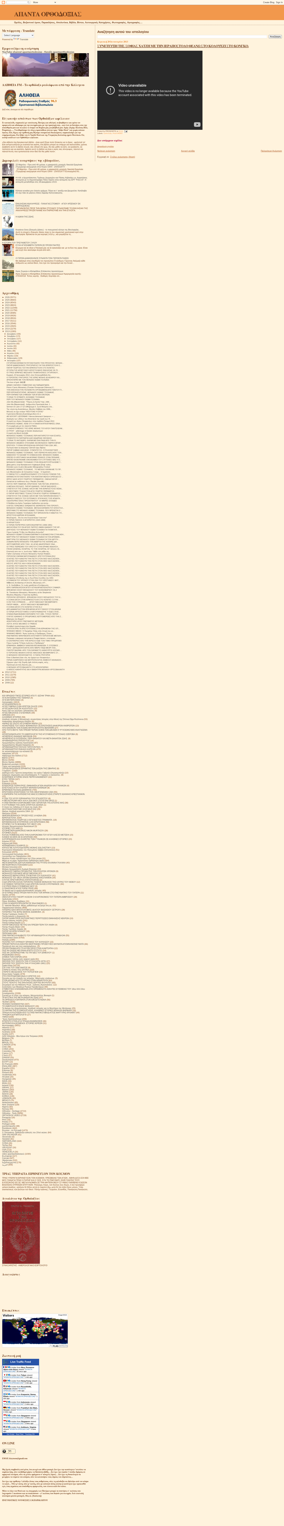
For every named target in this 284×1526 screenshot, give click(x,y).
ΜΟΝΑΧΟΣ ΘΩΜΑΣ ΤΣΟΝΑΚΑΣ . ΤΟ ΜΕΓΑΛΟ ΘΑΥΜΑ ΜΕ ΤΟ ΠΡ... (34, 469)
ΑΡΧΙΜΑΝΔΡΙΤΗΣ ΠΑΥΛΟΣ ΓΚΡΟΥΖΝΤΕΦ (21, 747)
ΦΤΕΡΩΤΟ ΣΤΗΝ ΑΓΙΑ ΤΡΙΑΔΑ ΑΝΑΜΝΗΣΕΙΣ (22, 1021)
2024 (7, 302)
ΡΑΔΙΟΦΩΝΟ (118, 133)
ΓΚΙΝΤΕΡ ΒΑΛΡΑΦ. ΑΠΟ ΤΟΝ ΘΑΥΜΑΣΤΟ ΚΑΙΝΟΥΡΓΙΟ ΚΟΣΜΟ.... (34, 650)
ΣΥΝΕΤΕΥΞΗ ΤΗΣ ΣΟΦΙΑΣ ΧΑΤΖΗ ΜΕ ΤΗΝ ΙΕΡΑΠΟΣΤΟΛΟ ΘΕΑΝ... (35, 489)
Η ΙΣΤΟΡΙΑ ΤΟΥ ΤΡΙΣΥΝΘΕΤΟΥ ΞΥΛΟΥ (19, 243)
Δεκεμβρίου (11, 334)
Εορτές (5, 781)
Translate (24, 39)
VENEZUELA (8, 1152)
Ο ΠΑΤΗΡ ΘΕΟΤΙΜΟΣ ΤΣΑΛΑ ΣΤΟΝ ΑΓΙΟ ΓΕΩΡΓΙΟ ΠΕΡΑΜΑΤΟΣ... (34, 493)
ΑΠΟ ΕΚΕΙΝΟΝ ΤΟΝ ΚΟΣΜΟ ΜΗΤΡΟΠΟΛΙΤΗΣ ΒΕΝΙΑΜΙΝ (28, 728)
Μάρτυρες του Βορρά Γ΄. (16, 619)
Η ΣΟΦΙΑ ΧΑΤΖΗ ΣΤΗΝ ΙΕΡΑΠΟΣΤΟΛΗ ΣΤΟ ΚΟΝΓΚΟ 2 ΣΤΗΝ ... (33, 600)
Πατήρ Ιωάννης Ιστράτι (12, 920)
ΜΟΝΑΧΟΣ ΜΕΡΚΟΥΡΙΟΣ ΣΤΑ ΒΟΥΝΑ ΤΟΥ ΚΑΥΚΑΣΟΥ (27, 875)
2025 (7, 300)
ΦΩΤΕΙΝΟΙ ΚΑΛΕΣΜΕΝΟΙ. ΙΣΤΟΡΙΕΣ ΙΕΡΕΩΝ (22, 1023)
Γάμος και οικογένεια (11, 766)
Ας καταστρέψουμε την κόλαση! (16, 751)
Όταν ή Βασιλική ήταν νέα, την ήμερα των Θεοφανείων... (29, 657)
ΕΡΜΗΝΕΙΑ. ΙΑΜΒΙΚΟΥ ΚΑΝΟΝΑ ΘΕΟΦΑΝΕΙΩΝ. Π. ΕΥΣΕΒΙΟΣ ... (33, 645)
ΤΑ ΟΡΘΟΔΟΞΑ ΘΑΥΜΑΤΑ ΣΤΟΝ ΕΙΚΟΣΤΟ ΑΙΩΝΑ (24, 1000)
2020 (7, 313)
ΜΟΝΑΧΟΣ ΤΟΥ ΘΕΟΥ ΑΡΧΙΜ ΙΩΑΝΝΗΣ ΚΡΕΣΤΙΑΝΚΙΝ (27, 878)
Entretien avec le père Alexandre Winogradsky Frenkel (28, 467)
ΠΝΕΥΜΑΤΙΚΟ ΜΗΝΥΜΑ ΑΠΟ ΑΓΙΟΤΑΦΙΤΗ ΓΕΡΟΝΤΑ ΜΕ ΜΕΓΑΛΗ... (34, 636)
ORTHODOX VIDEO (11, 1115)
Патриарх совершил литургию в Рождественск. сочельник (31, 638)
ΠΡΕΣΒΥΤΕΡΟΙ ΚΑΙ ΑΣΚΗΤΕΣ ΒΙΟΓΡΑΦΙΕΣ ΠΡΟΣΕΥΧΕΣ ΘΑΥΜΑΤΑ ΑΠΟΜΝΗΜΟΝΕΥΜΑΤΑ (43, 944)
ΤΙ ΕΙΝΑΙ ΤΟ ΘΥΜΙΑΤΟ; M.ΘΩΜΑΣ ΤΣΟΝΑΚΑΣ (26, 397)
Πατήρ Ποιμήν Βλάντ (11, 927)
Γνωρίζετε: (6, 771)
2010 (7, 677)
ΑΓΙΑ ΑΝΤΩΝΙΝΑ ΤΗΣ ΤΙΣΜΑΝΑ (16, 698)
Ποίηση (5, 940)
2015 (7, 326)
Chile (4, 1047)
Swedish (6, 1139)
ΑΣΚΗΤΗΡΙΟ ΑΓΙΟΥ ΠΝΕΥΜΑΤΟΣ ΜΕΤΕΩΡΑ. (25, 621)
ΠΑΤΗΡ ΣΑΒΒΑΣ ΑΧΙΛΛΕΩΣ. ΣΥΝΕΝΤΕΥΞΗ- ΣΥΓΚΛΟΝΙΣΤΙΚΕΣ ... (33, 450)
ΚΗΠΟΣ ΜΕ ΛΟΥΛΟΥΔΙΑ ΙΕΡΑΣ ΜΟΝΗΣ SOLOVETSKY (26, 848)
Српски (5, 1158)
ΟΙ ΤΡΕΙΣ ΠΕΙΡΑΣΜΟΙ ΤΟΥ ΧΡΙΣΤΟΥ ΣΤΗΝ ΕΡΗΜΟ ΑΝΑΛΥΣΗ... (33, 547)
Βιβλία (5, 758)
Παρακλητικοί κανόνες (12, 908)
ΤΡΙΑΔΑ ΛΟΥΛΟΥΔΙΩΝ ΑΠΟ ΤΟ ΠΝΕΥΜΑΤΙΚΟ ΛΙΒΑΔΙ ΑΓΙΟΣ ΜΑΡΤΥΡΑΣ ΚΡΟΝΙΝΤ (38, 1012)
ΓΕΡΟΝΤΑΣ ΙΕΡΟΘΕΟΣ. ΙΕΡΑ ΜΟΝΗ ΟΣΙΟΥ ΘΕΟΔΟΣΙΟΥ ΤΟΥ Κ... (34, 597)
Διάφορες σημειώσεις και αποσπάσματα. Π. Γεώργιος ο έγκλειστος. (31, 775)
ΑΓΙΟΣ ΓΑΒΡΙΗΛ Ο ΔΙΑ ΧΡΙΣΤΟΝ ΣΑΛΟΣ (19, 706)
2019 (7, 315)
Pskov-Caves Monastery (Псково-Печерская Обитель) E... (31, 387)
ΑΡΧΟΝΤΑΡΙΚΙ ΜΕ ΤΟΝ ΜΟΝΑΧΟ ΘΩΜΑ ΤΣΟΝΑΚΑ (28, 380)
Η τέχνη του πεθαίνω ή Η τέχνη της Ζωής (20, 807)
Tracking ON (30, 1434)
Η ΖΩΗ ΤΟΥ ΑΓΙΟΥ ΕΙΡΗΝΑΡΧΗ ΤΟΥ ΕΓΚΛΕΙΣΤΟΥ (25, 798)
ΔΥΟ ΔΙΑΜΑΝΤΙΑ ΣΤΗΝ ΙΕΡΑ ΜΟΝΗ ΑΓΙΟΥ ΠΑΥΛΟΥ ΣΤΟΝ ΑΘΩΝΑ (34, 609)
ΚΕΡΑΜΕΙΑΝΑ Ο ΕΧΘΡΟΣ (13, 845)
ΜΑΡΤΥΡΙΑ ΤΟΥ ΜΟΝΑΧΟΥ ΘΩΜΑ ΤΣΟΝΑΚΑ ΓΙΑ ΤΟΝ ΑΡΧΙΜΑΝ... (34, 537)
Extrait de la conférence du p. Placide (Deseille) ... (26, 481)
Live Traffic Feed (20, 1361)
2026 (7, 297)
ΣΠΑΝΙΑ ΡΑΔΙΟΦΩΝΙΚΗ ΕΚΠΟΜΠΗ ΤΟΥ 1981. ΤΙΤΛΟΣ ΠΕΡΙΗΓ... (33, 614)
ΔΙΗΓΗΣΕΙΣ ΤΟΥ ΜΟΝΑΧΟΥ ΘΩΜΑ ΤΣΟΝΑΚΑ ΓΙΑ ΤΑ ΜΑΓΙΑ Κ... (33, 530)
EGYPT (5, 1062)
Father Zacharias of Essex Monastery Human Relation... (29, 554)
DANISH (6, 1057)
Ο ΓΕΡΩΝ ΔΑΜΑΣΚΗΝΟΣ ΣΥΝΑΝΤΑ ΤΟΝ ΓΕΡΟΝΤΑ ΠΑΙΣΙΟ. (42, 258)
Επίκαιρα (6, 783)
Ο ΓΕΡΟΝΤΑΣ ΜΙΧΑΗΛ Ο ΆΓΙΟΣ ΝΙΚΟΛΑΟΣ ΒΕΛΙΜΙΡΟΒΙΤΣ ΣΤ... (33, 653)
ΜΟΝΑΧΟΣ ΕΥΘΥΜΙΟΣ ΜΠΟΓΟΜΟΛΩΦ (20, 873)
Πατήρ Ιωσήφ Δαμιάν (11, 923)
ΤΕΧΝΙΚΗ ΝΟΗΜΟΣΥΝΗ (13, 1004)
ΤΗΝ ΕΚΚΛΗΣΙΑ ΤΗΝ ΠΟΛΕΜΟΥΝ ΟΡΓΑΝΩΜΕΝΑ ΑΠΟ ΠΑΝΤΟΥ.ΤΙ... (35, 390)
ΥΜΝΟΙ (5, 1017)
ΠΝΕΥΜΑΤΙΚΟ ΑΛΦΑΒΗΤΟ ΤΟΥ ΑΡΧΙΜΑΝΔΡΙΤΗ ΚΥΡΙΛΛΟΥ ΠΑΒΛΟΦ (33, 935)
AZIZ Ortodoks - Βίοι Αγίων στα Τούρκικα (20, 1036)
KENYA (5, 1094)
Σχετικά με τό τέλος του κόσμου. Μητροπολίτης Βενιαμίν (26, 995)
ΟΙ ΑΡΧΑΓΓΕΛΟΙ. (13, 522)
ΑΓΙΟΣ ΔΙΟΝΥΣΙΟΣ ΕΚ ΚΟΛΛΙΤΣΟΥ (17, 708)
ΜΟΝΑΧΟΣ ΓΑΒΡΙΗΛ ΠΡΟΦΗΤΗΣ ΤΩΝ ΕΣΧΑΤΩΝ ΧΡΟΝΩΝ (28, 871)
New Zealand (8, 1105)
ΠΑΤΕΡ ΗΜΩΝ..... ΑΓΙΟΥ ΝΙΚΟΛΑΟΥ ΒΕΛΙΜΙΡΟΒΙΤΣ (28, 604)
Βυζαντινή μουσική (10, 764)
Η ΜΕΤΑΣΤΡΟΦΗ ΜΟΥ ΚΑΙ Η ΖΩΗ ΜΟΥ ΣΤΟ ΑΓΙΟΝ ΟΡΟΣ (28, 800)
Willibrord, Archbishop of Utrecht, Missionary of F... (27, 583)
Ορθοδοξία (107, 133)
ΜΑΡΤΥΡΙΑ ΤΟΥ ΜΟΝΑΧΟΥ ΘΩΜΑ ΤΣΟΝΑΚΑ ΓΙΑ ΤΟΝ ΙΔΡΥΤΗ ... (33, 539)
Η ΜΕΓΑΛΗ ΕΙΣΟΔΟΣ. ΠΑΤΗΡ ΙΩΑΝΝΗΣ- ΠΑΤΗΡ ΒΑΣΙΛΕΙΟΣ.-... (33, 486)
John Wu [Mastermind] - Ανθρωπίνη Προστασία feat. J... (29, 404)
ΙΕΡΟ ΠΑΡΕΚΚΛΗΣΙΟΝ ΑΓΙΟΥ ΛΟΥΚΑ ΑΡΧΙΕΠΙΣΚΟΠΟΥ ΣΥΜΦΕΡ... (34, 587)
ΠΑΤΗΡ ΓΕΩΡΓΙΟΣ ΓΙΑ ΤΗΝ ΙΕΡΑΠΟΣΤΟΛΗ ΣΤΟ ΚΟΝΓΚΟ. (31, 368)
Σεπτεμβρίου (12, 341)
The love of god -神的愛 (16, 382)
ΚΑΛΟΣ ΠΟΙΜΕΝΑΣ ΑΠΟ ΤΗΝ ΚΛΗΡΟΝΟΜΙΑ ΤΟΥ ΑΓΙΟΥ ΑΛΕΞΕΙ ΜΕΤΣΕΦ (35, 835)
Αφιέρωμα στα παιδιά (11, 756)
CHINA (5, 1049)
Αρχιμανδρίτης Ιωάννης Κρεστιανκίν (18, 743)
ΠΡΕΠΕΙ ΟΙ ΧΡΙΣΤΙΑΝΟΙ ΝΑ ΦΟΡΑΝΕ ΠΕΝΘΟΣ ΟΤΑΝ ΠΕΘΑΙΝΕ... (34, 457)
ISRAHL (5, 1087)
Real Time (20, 1434)
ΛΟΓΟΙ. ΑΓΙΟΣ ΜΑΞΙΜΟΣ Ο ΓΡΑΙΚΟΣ (22, 624)
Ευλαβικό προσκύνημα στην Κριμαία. (21, 626)
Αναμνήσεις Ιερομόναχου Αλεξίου (16, 721)
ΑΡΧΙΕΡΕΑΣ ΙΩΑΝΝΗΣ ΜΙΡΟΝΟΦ (17, 736)
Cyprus (5, 1053)
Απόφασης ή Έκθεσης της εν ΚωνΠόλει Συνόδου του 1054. (30, 578)
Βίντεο (5, 760)
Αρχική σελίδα (188, 151)
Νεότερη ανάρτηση (106, 151)
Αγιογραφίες (7, 702)
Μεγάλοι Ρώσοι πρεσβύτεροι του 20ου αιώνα (22, 858)
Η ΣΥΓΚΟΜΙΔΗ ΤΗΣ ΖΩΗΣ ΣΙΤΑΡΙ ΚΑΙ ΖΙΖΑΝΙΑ (22, 805)
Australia (6, 1032)
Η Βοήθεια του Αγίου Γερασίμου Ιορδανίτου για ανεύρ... (28, 503)
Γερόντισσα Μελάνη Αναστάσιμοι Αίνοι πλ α (24, 414)
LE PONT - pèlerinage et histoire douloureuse (25, 431)
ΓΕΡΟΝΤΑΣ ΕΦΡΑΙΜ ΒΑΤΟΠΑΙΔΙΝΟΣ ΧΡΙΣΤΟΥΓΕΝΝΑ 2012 (31, 556)
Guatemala (7, 1075)
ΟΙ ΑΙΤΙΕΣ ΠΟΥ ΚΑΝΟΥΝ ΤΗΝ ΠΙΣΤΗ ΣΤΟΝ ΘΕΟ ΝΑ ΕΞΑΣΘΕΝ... (34, 559)
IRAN (4, 1083)
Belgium (6, 1038)
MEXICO (6, 1100)
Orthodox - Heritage (11, 1111)
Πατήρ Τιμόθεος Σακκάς (12, 929)
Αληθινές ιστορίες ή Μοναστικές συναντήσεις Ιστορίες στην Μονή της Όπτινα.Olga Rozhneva (42, 719)
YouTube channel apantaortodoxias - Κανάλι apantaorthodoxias (38, 52)
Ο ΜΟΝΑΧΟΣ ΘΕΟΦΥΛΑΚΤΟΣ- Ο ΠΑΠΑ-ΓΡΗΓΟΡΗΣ (28, 655)
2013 (7, 331)
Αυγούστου (11, 344)
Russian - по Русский (11, 1130)
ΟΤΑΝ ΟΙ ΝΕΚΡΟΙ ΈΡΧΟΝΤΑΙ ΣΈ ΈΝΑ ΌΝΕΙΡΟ (23, 903)
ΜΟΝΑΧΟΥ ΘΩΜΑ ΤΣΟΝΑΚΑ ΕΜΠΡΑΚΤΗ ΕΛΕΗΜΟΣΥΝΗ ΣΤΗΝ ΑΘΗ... (36, 534)
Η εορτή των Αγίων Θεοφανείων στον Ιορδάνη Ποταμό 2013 (30, 421)
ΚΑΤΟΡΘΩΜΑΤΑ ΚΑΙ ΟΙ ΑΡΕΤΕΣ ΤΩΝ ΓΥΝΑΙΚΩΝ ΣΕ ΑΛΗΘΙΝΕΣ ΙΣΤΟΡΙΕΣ (35, 839)
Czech (5, 1055)
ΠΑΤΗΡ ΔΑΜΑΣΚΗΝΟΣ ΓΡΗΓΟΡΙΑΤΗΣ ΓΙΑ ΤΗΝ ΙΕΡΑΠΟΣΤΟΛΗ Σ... (34, 365)
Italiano (5, 1090)
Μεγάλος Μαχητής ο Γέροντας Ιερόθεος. (22, 595)
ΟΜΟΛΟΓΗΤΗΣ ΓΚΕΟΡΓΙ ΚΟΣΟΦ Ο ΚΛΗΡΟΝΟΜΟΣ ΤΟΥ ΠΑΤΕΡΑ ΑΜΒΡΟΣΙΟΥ (37, 897)
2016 (7, 323)
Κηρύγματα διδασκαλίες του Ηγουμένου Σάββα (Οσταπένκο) (28, 850)
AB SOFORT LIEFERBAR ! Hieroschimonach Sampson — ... (31, 416)
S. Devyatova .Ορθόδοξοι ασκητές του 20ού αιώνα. (24, 1132)
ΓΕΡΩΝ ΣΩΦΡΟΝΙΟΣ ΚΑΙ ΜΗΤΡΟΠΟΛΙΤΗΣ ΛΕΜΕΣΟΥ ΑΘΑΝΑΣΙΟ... (35, 660)
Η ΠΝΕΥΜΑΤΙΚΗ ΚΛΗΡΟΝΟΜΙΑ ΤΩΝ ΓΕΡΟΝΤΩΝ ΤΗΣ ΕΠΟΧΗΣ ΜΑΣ (33, 803)
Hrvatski (5, 1077)
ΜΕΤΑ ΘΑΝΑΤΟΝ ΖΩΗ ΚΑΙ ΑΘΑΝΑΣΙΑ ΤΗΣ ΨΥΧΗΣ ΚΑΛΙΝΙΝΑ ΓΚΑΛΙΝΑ (34, 863)
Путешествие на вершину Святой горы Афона (26, 448)
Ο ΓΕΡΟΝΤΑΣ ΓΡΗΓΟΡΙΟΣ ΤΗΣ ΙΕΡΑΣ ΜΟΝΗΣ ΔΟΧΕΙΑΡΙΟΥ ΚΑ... (34, 377)
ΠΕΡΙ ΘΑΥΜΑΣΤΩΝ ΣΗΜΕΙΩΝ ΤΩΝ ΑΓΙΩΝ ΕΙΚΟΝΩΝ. (28, 395)
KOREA (5, 1096)
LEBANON (7, 1098)
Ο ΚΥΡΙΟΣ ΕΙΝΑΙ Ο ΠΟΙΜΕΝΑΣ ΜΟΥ (18, 886)
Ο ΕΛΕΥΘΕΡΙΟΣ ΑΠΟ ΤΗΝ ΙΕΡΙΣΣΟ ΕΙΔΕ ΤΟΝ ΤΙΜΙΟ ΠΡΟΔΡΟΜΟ (34, 641)
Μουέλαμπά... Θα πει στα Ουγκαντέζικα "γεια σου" (27, 518)
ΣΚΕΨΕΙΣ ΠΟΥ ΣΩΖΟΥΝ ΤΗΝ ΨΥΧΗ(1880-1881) (24, 963)
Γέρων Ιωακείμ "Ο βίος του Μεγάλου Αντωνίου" (25, 532)
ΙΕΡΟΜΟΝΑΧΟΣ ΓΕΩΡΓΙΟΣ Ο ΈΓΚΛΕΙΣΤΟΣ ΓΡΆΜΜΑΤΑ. (27, 820)
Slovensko (7, 1137)
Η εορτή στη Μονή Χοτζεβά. (17, 433)
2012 (7, 672)
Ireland (5, 1085)
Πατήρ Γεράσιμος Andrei (13, 914)
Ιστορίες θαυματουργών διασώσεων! (18, 826)
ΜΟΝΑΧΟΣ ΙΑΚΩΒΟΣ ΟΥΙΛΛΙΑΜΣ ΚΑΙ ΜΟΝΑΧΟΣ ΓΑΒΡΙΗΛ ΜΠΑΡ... (34, 443)
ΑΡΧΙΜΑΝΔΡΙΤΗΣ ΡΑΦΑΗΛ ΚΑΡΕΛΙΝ (19, 749)
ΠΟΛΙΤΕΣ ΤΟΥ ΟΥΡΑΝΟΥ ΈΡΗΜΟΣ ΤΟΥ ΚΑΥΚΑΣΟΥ (25, 942)
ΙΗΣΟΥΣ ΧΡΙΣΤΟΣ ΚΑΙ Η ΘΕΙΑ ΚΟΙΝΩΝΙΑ (23, 563)
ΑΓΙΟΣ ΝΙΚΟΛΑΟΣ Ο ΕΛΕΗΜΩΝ (16, 713)
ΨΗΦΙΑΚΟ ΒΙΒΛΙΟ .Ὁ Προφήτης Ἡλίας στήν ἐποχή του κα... (30, 631)
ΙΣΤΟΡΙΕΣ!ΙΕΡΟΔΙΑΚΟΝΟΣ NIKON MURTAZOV (23, 830)
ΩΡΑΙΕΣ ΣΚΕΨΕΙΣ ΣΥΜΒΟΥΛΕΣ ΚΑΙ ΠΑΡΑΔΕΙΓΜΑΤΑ (28, 385)
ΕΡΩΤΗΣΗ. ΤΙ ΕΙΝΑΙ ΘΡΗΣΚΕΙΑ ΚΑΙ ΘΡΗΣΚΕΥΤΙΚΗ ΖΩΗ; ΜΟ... (32, 445)
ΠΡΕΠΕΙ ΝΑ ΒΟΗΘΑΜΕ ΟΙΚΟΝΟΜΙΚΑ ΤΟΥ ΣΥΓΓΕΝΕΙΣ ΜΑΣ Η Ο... (34, 460)
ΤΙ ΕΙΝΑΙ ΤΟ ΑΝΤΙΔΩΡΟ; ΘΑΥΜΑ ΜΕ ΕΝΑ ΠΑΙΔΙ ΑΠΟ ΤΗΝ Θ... (32, 440)
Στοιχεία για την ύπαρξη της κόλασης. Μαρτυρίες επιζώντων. (28, 978)
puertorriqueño (8, 1126)
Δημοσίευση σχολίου (105, 146)
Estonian (6, 1070)
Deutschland (7, 1060)
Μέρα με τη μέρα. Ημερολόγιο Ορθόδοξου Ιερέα (23, 860)
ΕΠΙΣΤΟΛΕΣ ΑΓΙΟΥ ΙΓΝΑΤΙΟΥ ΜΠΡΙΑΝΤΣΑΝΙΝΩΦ (24, 788)
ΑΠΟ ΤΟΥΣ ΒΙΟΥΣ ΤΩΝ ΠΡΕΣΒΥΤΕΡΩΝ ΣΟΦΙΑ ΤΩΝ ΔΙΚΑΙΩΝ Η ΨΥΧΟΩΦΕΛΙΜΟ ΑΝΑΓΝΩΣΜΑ (44, 730)
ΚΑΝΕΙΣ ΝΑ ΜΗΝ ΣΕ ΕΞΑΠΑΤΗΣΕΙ (17, 837)
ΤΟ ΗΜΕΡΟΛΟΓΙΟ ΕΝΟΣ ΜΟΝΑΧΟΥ (18, 1006)
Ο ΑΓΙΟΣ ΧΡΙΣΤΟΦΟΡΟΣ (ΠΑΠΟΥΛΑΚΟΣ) (20, 880)
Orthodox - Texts (9, 1113)
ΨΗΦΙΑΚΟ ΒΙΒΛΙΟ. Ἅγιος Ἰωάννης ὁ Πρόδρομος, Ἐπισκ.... (30, 633)
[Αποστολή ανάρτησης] (125, 131)
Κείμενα (5, 841)
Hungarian (7, 1079)
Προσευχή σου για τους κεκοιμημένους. (19, 946)
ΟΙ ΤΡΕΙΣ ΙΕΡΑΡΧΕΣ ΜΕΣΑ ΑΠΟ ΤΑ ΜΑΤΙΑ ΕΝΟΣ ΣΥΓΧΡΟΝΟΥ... (33, 373)
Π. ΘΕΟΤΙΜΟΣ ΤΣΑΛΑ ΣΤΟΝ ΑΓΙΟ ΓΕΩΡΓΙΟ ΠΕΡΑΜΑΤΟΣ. (31, 491)
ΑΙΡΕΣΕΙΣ (6, 715)
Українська (7, 1160)
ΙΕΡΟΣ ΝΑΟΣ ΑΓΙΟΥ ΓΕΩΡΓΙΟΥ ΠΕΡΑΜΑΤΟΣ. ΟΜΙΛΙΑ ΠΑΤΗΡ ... (33, 479)
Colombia (6, 1051)
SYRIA (5, 1143)
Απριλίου (10, 353)
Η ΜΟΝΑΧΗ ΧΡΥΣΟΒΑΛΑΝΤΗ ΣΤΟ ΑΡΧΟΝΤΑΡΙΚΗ (27, 667)
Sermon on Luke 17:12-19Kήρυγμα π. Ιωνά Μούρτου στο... (30, 407)
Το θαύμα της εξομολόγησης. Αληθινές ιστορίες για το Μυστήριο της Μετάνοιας (36, 1008)
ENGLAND (7, 1066)
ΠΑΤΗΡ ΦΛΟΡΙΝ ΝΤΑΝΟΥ (13, 931)
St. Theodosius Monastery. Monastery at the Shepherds (29, 592)
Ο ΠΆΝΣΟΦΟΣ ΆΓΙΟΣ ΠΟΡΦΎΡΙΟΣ (18, 888)
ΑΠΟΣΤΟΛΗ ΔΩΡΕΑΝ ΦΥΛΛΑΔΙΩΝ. (21, 515)
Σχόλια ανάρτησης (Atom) (122, 157)
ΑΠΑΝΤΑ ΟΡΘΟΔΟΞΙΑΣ (47, 13)
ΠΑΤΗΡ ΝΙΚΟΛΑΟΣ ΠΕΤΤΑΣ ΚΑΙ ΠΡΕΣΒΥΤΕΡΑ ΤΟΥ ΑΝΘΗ (28, 925)
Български (7, 1156)
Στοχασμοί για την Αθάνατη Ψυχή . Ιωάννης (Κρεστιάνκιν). (27, 985)
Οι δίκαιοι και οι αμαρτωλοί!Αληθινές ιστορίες (22, 890)
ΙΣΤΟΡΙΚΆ (6, 833)
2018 (7, 318)
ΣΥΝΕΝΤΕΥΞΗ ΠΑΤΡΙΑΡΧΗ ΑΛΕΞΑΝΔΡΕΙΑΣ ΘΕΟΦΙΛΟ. (29, 438)
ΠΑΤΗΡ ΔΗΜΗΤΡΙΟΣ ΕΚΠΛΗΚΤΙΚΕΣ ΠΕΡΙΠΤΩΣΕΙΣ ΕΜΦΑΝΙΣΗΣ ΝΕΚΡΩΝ (35, 918)
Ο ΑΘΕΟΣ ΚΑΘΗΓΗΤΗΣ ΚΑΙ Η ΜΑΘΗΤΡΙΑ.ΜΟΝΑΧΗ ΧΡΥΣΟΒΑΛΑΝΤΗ (36, 670)
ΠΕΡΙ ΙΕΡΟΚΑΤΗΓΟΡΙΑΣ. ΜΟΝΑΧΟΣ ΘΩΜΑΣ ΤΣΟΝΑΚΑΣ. (30, 392)
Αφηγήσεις (7, 753)
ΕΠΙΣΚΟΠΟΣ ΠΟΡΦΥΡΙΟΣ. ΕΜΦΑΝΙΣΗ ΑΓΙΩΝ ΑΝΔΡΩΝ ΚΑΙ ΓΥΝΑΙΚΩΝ (34, 785)
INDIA (4, 1081)
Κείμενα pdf (7, 843)
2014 (7, 329)
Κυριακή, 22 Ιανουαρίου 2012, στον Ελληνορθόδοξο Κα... (29, 375)
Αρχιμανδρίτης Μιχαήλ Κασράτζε (16, 745)
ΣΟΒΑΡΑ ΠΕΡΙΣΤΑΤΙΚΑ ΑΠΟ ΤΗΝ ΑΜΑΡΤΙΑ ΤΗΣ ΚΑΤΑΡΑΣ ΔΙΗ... (32, 542)
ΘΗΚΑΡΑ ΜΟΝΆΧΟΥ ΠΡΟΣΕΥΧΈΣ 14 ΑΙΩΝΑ (22, 815)
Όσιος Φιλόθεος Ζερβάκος (13, 901)
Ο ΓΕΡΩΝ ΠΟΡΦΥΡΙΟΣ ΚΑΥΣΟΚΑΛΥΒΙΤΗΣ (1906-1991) (29, 525)
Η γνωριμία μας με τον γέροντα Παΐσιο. (22, 426)
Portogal (6, 1124)
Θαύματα (6, 813)
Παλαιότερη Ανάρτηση (271, 151)
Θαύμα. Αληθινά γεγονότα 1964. (16, 811)
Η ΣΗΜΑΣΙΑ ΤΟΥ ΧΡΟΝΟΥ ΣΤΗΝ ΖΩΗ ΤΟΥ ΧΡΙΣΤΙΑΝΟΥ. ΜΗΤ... (33, 580)
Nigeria (5, 1107)
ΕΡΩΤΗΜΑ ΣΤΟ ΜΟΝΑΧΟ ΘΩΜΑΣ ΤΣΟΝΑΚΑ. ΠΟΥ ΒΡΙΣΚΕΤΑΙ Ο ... (34, 510)
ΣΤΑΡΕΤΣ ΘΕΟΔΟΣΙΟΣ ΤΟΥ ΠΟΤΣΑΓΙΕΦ (20, 972)
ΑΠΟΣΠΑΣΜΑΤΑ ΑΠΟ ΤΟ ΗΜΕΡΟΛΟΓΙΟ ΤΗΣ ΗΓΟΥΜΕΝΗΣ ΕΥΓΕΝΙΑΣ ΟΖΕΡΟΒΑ (38, 734)
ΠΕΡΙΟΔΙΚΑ (7, 933)
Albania (5, 1027)
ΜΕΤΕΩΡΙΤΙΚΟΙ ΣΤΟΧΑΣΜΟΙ (14, 865)
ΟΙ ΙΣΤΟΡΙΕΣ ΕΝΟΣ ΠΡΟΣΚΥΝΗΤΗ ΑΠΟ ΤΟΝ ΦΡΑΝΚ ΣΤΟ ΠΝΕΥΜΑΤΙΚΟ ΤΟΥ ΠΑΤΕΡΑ (41, 893)
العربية (5, 1165)
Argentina (6, 1030)
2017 (7, 321)
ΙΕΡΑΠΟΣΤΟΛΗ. (9, 818)
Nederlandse (8, 1102)
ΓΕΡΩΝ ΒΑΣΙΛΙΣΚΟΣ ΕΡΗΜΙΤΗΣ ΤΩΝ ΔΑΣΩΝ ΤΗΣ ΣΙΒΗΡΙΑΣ (29, 768)
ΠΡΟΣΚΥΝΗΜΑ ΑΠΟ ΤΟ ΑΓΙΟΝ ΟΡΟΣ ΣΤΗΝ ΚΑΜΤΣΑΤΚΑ (28, 948)
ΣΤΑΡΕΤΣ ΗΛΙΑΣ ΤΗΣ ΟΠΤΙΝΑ (15, 970)
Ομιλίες (5, 895)
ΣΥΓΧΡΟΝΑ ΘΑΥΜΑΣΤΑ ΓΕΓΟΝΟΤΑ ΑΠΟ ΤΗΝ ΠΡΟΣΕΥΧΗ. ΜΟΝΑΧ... (35, 363)
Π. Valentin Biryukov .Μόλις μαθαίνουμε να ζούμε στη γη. (27, 905)
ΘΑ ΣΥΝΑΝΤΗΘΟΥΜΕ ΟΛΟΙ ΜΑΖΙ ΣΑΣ (19, 809)
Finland (5, 1072)
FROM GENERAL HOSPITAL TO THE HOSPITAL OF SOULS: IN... (34, 549)
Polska (5, 1122)
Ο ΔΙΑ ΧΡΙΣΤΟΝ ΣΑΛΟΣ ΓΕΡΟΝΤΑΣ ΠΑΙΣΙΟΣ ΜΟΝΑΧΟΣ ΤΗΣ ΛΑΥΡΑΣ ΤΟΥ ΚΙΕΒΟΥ (39, 882)
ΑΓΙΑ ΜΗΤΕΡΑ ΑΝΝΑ (11, 700)
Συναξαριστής (8, 993)
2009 (7, 680)
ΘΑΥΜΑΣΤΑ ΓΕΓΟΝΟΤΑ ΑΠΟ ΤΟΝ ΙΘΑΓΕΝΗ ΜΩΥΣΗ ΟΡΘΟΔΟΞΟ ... (35, 477)
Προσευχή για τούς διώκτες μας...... (20, 665)
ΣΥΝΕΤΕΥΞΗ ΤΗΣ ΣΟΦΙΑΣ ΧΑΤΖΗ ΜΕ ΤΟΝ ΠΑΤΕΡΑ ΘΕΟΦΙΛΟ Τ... (34, 496)
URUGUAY (7, 1147)
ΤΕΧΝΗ (5, 1002)
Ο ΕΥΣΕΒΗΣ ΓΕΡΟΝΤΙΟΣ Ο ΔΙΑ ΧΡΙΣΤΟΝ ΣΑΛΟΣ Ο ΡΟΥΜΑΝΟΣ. (31, 884)
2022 (7, 308)
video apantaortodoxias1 (13, 1154)
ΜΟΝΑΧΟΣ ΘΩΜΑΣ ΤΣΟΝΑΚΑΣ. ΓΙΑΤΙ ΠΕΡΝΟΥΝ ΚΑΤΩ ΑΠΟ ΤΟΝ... (35, 453)
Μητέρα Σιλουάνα (10, 867)
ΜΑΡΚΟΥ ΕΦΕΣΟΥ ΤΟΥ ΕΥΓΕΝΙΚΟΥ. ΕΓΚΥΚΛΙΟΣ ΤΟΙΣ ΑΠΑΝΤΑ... (34, 498)
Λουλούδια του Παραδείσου (14, 856)
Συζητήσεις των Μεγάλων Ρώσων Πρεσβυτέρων (23, 987)
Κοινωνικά (6, 852)
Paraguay (6, 1117)
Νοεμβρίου (11, 336)
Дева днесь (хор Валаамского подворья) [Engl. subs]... (29, 465)
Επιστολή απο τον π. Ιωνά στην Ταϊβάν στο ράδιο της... (28, 551)
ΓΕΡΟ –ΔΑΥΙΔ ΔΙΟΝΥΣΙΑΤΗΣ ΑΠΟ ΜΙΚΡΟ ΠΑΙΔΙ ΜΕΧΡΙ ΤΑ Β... (32, 648)
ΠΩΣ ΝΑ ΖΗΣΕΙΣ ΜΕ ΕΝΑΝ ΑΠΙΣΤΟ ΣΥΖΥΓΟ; (22, 950)
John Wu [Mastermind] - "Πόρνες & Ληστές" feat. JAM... (28, 402)
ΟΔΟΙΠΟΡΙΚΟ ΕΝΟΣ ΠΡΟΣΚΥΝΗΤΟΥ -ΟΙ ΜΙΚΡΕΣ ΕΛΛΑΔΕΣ (32, 501)
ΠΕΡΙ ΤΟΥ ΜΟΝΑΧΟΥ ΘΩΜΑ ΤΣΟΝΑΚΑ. (23, 399)
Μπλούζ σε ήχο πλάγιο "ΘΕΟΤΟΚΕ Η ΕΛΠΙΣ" (25, 412)
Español (6, 1068)
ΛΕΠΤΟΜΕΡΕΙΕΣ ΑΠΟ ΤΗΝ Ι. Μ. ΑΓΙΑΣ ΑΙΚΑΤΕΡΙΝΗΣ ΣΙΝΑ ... (32, 544)
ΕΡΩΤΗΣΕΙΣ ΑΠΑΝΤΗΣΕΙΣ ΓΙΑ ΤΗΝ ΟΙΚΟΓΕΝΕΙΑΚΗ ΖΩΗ (27, 792)
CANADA (6, 1045)
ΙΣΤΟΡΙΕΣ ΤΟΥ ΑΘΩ (11, 828)
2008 (7, 683)
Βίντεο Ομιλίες (8, 762)
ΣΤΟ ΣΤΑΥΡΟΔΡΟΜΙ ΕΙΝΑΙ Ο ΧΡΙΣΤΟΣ (19, 976)
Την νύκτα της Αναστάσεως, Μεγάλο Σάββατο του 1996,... (29, 409)
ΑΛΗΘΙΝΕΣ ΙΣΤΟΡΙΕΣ (11, 717)
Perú (4, 1120)
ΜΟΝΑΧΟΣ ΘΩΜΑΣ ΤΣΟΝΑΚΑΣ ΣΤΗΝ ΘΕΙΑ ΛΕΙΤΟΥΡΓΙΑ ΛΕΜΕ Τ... (34, 462)
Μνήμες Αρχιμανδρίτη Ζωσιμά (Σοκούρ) (19, 869)
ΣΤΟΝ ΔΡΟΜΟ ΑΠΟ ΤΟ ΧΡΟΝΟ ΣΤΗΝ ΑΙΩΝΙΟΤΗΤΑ (25, 980)
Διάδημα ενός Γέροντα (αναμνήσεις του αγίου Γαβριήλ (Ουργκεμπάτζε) (33, 773)
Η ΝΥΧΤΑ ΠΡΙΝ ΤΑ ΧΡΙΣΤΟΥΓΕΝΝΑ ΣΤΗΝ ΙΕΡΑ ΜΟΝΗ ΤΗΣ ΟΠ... (33, 629)
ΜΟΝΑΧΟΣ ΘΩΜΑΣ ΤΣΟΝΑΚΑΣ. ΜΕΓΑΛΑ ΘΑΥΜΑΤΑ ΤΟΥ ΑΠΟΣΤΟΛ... (35, 508)
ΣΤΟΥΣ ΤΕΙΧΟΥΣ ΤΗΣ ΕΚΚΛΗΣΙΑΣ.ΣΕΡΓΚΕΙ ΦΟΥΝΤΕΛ (26, 982)
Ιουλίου (10, 346)
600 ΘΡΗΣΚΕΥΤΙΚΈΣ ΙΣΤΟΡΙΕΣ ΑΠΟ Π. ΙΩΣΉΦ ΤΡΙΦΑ (26, 696)
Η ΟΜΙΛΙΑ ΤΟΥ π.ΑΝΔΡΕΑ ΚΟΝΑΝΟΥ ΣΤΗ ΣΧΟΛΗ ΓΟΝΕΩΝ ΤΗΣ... (34, 474)
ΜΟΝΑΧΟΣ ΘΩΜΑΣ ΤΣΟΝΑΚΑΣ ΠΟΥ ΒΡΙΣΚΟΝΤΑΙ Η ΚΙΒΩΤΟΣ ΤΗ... (35, 513)
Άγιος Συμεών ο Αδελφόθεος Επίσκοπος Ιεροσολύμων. (40, 271)
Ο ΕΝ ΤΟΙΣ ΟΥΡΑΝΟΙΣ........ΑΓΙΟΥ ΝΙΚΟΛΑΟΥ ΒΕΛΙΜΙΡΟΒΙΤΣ (32, 602)
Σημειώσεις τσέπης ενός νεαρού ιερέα (18, 959)
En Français (7, 1064)
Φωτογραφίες (8, 1025)
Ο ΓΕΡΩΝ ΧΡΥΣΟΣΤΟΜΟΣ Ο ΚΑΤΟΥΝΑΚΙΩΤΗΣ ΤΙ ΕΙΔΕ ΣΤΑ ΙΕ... (33, 612)
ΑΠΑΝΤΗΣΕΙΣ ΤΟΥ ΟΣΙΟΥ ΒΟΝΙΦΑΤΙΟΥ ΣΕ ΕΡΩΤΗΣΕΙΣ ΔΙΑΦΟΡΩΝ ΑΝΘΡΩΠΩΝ (38, 726)
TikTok (5, 1145)
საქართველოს (9, 1162)
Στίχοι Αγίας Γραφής (11, 974)
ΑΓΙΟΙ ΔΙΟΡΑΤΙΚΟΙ (10, 704)
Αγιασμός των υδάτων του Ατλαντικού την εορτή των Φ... (29, 419)
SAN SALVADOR (9, 1135)
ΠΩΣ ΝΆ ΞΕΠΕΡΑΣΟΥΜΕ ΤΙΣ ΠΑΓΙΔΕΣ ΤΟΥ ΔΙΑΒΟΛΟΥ (27, 953)
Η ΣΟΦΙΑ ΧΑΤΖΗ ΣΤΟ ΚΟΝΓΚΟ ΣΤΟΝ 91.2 (24, 607)
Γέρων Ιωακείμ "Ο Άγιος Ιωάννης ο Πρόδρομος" (26, 643)
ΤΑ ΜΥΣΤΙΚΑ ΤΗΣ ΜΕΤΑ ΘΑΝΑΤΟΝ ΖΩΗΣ (20, 997)
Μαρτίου (10, 356)
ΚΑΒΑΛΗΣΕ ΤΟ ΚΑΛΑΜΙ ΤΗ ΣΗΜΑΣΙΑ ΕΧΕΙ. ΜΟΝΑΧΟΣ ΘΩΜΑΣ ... (34, 455)
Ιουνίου (10, 348)
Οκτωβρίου (11, 339)
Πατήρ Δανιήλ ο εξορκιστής (14, 916)
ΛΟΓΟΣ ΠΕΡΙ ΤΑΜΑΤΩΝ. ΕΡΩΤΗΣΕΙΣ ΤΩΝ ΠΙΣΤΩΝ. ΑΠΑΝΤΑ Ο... (33, 484)
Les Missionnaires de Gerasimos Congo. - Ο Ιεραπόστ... (29, 472)
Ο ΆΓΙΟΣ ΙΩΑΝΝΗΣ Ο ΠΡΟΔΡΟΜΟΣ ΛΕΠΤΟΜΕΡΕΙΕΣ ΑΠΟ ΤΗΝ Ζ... (34, 616)
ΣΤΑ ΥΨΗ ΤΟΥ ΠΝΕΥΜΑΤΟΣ (14, 967)
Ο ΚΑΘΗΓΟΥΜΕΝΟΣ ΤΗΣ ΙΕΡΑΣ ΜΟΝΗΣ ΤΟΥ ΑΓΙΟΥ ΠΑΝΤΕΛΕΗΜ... (35, 428)
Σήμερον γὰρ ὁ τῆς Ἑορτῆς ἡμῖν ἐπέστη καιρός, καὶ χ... (28, 662)
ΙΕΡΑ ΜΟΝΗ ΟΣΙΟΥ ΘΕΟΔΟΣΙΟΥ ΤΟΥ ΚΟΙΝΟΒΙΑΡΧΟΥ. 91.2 (32, 590)
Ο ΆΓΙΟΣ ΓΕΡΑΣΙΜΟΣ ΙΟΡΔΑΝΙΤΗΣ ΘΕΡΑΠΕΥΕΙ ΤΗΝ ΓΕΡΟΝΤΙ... (33, 506)
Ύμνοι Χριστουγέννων (11, 1019)
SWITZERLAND (9, 1141)
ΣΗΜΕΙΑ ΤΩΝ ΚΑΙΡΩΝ (12, 957)
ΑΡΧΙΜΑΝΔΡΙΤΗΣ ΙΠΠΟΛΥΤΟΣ (16, 741)
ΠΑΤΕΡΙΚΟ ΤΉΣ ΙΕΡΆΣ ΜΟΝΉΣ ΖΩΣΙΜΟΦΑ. (22, 912)
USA (4, 1149)
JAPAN (5, 1092)
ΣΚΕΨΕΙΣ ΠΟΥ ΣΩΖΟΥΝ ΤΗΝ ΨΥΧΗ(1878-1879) (24, 961)
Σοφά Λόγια (7, 965)
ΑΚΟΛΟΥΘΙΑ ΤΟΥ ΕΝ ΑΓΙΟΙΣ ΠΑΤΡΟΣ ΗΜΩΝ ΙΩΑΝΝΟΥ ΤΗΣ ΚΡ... (34, 527)
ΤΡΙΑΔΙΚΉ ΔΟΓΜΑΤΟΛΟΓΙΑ (14, 1015)
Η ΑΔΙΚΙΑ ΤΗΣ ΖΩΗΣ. (25, 217)
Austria (5, 1034)
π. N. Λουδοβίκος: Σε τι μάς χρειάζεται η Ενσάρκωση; (28, 585)
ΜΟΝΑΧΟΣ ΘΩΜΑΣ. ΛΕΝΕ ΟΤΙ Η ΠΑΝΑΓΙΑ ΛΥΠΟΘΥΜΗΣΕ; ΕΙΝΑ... (34, 424)
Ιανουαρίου (11, 361)
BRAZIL (5, 1042)
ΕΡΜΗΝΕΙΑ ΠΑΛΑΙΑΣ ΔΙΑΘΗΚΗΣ (17, 790)
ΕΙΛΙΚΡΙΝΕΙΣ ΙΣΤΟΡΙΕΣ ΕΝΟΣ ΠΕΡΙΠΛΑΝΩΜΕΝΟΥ (25, 777)
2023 (7, 305)
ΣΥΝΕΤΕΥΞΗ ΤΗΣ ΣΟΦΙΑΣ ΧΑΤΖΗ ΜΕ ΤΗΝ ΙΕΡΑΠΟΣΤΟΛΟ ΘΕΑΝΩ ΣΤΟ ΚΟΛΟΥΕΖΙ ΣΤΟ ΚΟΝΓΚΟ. (173, 45)
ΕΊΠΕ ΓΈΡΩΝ (8, 779)
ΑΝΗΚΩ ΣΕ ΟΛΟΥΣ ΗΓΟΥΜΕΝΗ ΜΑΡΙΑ (20, 723)
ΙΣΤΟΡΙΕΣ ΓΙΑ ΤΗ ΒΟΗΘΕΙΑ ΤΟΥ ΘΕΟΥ (19, 824)
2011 (7, 675)
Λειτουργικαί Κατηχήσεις (13, 854)
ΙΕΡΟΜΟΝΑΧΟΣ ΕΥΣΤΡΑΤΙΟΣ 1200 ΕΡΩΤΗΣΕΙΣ (23, 822)
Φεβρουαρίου (12, 358)
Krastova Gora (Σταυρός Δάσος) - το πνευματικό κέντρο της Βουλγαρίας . (48, 230)
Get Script (10, 1434)
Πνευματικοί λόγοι (10, 938)
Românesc (7, 1128)
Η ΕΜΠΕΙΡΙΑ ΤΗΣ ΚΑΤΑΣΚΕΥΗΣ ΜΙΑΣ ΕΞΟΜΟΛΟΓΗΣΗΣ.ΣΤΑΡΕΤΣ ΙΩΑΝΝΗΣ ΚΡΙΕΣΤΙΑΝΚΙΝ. (43, 794)
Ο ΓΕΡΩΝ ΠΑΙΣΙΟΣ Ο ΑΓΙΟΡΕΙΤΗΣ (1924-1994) (26, 520)
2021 (7, 310)
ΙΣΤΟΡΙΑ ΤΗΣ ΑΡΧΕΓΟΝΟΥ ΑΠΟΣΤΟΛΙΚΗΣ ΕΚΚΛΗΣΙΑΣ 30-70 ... (33, 370)
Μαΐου (9, 351)
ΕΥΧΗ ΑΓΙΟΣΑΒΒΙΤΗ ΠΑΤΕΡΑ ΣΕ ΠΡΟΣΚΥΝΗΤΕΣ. (38, 245)
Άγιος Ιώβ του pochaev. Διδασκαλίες (18, 711)
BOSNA (5, 1040)
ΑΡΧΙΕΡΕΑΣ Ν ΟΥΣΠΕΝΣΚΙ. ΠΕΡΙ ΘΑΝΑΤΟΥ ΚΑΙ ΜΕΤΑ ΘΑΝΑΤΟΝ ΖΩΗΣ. (35, 738)
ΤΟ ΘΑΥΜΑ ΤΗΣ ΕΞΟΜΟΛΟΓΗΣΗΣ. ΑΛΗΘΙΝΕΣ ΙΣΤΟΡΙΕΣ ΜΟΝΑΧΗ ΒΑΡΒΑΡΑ (37, 1010)
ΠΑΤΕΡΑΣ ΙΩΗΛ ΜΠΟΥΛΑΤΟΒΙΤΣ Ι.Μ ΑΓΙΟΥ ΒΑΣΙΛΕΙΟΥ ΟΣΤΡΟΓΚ (31, 910)
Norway (5, 1109)
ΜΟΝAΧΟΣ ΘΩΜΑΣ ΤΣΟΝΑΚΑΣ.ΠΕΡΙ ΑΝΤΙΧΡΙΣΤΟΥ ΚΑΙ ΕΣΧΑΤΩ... (34, 436)
